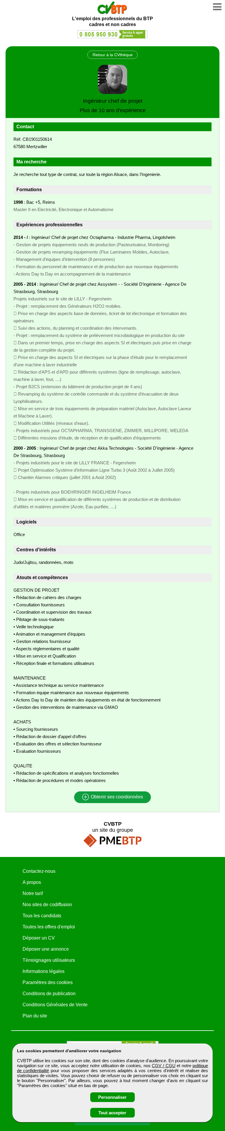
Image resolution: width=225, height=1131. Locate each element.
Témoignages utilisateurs (49, 960)
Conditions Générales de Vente (55, 1004)
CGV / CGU (163, 1065)
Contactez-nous (39, 871)
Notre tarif (33, 893)
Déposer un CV (39, 937)
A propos (32, 882)
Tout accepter (112, 1112)
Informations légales (43, 971)
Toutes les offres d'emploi (49, 926)
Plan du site (35, 1015)
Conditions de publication (49, 993)
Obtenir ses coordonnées (116, 797)
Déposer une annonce (46, 949)
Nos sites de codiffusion (47, 904)
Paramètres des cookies (48, 982)
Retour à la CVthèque (113, 54)
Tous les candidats (42, 915)
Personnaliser (112, 1097)
